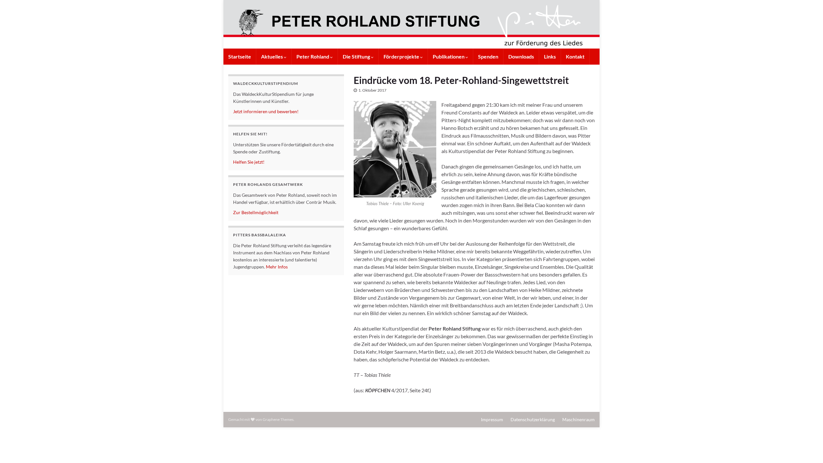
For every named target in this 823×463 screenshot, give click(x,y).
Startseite (239, 56)
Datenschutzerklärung (533, 419)
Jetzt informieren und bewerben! (266, 111)
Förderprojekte (402, 56)
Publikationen (449, 56)
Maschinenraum (578, 419)
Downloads (521, 56)
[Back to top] (808, 448)
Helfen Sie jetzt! (249, 162)
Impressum (492, 419)
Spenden (488, 56)
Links (550, 56)
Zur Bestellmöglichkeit (255, 212)
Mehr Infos (277, 266)
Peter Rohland (313, 56)
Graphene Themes (278, 419)
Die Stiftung (357, 56)
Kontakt (575, 56)
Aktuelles (272, 56)
